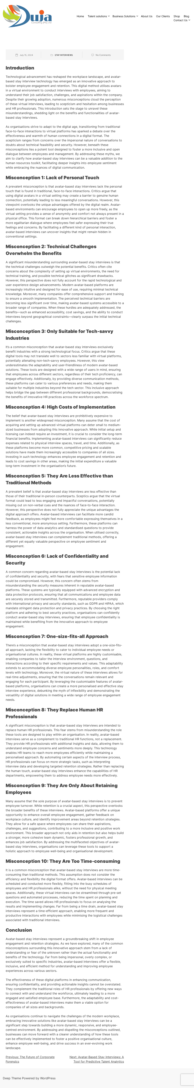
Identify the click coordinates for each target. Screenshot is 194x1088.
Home (80, 16)
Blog (186, 16)
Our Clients (163, 16)
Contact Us (180, 20)
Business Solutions (124, 16)
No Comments (103, 55)
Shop (177, 16)
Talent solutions (97, 16)
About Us (146, 16)
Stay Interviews (64, 55)
